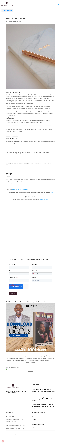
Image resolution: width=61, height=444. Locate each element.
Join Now (30, 371)
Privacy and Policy (37, 435)
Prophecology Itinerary (38, 424)
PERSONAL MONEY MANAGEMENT (20, 189)
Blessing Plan (35, 419)
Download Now (30, 362)
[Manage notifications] (3, 441)
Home (33, 417)
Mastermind (35, 422)
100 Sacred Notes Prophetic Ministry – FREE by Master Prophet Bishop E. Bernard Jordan (43, 398)
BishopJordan (44, 199)
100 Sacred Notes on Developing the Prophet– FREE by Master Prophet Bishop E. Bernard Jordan (43, 391)
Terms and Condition (12, 435)
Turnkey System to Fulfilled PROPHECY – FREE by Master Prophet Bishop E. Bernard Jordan (43, 406)
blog (20, 21)
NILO (9, 21)
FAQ (33, 427)
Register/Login (7, 10)
